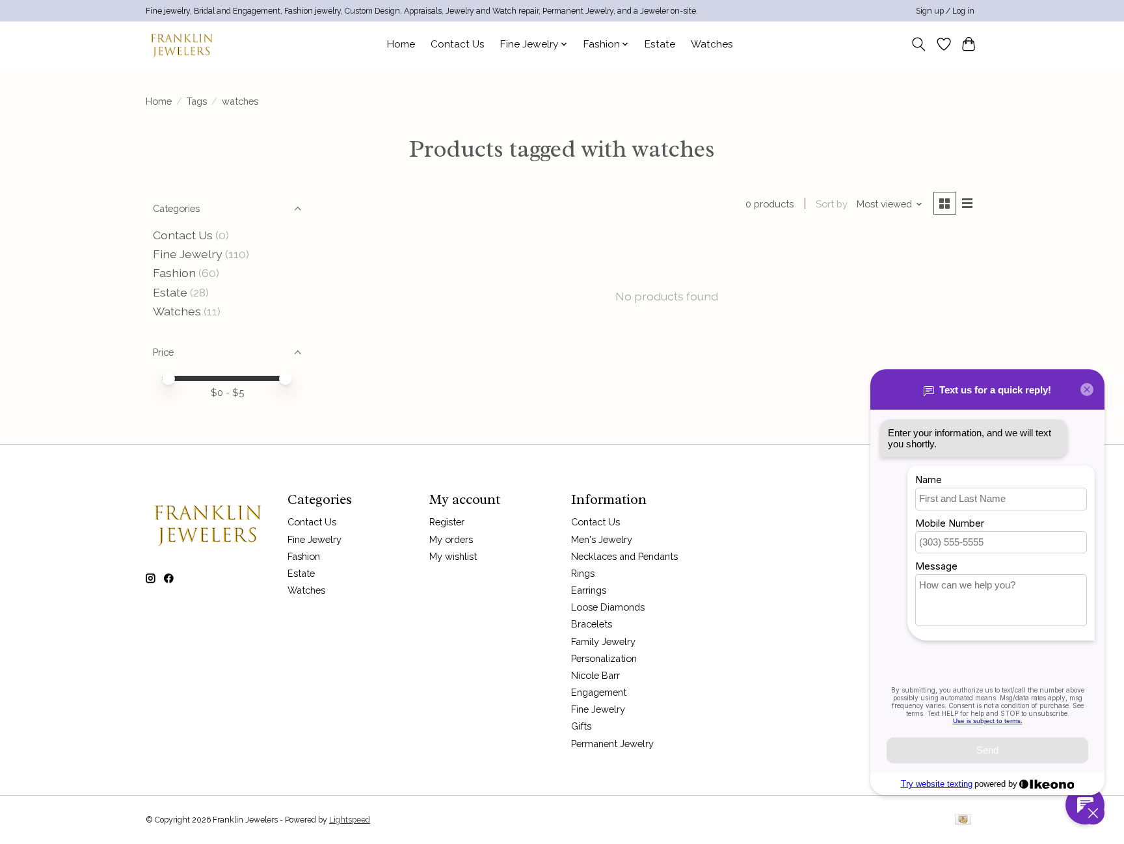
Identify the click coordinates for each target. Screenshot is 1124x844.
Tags (197, 101)
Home (401, 44)
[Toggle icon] (918, 44)
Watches (712, 44)
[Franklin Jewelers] (181, 44)
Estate (660, 44)
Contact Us (458, 44)
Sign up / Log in (945, 11)
